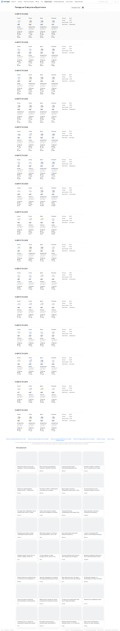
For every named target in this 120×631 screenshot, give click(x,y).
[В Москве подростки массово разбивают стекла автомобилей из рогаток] (26, 462)
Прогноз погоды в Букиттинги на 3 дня (16, 439)
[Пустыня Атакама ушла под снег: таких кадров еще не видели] (71, 550)
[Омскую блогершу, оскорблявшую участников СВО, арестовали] (71, 506)
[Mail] (2, 1)
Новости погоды (101, 439)
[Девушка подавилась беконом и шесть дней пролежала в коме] (93, 550)
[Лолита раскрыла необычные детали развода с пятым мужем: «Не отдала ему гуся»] (26, 594)
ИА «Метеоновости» (115, 630)
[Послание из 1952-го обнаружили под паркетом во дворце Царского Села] (48, 484)
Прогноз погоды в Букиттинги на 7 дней (61, 439)
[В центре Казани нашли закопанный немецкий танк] (71, 462)
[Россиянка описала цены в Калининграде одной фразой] (48, 617)
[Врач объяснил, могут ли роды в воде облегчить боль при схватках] (71, 572)
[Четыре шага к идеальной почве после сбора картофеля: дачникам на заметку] (71, 594)
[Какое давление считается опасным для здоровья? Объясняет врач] (93, 506)
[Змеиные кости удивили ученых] (93, 594)
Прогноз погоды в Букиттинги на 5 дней (38, 439)
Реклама (11, 630)
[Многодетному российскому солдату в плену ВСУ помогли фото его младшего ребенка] (48, 462)
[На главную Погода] (6, 1)
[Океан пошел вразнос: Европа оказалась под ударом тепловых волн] (48, 506)
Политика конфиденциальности (76, 630)
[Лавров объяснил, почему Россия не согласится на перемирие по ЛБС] (26, 572)
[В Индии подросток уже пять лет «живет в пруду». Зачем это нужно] (26, 550)
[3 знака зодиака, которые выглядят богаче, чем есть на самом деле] (48, 550)
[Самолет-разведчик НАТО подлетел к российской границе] (93, 528)
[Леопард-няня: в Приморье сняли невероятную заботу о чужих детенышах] (26, 506)
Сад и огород (110, 439)
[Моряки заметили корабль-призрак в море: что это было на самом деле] (71, 617)
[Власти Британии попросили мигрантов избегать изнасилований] (71, 528)
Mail (2, 630)
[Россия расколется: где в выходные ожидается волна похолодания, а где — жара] (93, 484)
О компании (6, 630)
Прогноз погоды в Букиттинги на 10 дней (83, 439)
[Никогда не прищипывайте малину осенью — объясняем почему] (26, 484)
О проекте (67, 630)
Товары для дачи (60, 440)
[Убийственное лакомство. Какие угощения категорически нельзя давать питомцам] (48, 594)
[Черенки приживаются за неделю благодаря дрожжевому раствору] (48, 572)
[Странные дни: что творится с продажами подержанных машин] (26, 617)
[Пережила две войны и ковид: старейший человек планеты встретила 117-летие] (26, 528)
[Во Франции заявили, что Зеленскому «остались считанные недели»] (93, 572)
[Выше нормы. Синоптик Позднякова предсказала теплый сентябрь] (71, 484)
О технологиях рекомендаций (90, 630)
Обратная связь (100, 630)
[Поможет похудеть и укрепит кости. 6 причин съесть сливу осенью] (93, 462)
